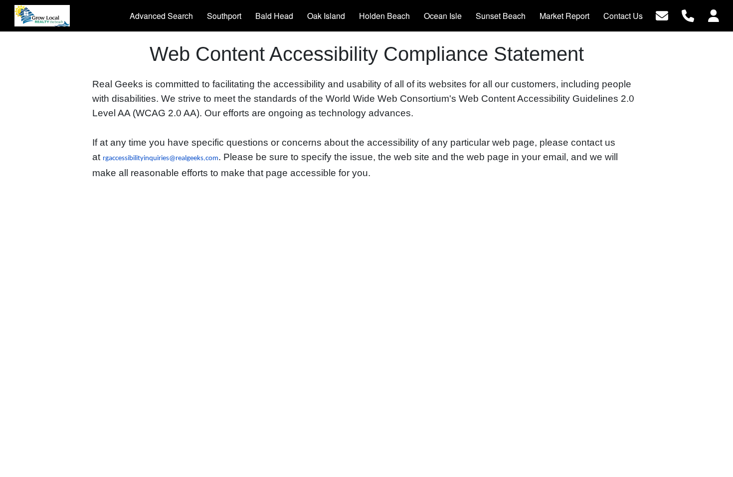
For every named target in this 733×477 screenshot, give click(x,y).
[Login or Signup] (713, 14)
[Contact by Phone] (688, 14)
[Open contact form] (662, 14)
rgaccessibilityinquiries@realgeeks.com (160, 158)
